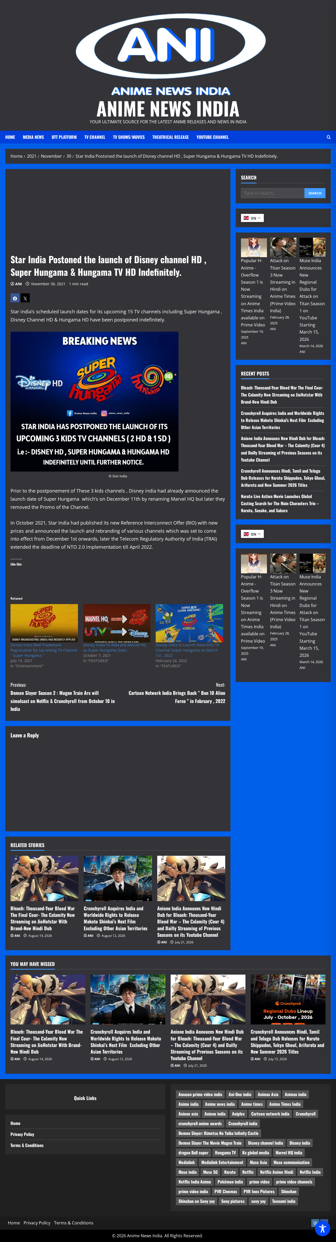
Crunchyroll (306, 1114)
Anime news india (220, 1104)
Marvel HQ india (289, 1152)
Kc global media (255, 1152)
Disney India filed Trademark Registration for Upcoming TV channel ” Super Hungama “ (43, 650)
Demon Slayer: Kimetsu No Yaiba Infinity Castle (218, 1133)
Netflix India (310, 1172)
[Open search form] (329, 137)
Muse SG (210, 1172)
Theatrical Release (171, 137)
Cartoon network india (270, 1114)
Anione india (214, 1114)
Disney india (300, 1143)
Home (10, 137)
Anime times (252, 1104)
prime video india (193, 1191)
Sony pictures (233, 1201)
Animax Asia (268, 1094)
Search (248, 177)
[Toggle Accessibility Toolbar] (322, 1228)
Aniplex (238, 1114)
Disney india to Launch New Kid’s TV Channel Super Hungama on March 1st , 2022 (187, 650)
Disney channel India (265, 1143)
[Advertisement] (117, 213)
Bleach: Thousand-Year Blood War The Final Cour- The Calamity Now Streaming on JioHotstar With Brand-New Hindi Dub (42, 918)
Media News (33, 137)
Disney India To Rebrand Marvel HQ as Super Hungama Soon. (114, 647)
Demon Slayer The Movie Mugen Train (210, 1143)
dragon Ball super (193, 1152)
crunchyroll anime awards (200, 1123)
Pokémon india (230, 1181)
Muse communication (291, 1162)
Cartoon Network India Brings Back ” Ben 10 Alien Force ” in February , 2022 (177, 692)
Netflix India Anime (194, 1181)
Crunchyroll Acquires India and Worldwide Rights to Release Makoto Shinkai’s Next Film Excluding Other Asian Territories (116, 918)
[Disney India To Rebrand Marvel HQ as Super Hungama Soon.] (117, 623)
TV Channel (95, 137)
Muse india (187, 1172)
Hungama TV (225, 1152)
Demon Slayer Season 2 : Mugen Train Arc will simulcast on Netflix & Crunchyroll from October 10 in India (62, 696)
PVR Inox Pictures (259, 1191)
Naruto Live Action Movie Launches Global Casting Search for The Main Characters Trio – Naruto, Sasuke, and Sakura (280, 503)
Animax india (295, 1094)
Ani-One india (240, 1094)
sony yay (258, 1201)
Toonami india (283, 1201)
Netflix (248, 1172)
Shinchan (288, 1191)
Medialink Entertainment (222, 1162)
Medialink (186, 1162)
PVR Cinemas (225, 1191)
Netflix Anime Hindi (276, 1172)
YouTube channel (213, 137)
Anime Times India (285, 1104)
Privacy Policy (22, 1134)
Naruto (230, 1172)
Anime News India (168, 108)
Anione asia (188, 1114)
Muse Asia (258, 1162)
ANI (18, 283)
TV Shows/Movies (129, 137)
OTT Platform (64, 137)
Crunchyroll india (242, 1123)
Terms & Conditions (27, 1145)
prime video (259, 1181)
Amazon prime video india (200, 1094)
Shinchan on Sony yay (196, 1201)
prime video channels (294, 1181)
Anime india (188, 1104)
